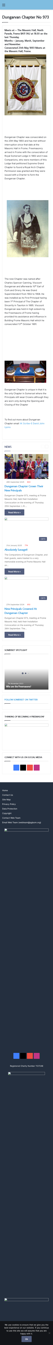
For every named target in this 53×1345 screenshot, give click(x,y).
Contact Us (7, 795)
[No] (49, 1333)
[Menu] (3, 6)
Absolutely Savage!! (16, 549)
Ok (26, 1339)
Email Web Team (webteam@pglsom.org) (21, 822)
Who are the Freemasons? (18, 686)
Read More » (14, 512)
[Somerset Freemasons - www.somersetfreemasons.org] (26, 5)
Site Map (6, 799)
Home (5, 790)
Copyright (6, 813)
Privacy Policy (9, 804)
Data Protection (9, 809)
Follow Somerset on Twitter (21, 699)
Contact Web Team (11, 818)
